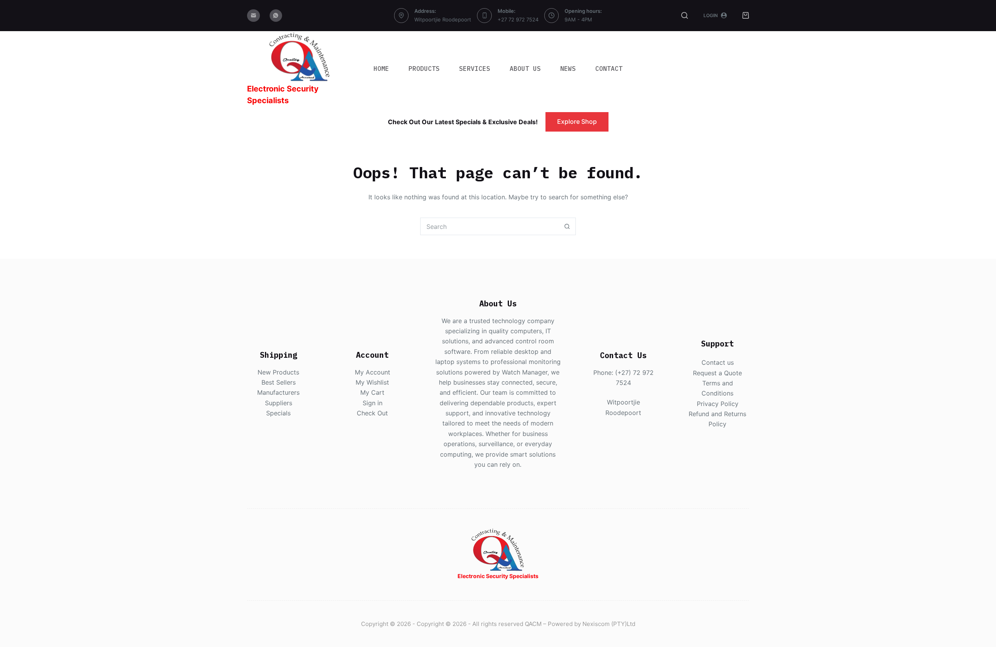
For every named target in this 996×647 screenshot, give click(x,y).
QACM (533, 624)
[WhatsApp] (276, 15)
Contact (608, 68)
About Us (525, 68)
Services (474, 68)
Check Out (372, 413)
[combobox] (490, 226)
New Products (278, 372)
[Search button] (567, 226)
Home (381, 68)
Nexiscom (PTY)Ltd (608, 624)
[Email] (253, 15)
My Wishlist (372, 382)
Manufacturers (278, 392)
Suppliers (278, 403)
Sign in (372, 403)
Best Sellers (278, 382)
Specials (278, 413)
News (568, 68)
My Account (372, 372)
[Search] (684, 15)
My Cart (372, 392)
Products (424, 68)
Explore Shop (577, 121)
